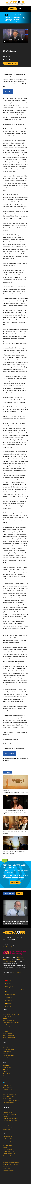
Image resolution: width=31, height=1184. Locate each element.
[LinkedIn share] (7, 59)
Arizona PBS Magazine (8, 1141)
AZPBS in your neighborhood (9, 1114)
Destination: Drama (7, 1029)
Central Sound (6, 1047)
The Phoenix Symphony (8, 1049)
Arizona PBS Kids (6, 1085)
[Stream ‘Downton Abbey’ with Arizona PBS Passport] (15, 817)
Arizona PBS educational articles (10, 1118)
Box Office (5, 1147)
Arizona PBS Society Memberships (10, 1164)
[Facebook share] (4, 59)
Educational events (7, 1112)
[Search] (20, 9)
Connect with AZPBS (7, 1136)
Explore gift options (7, 1160)
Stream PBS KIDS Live (8, 1087)
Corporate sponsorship (8, 1170)
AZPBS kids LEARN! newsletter (10, 1092)
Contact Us (5, 1158)
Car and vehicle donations (9, 1177)
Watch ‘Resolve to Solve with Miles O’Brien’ (15, 792)
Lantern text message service (9, 1094)
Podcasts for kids (7, 1098)
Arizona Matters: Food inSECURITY (11, 1022)
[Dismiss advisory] (24, 18)
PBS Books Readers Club (8, 1151)
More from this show (11, 63)
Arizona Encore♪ (7, 1051)
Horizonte (5, 1069)
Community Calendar (8, 1145)
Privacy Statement (10, 994)
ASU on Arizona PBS (7, 1033)
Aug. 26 (6, 790)
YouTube (9, 1003)
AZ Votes (5, 1071)
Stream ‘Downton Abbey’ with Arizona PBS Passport (15, 832)
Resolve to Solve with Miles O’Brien (11, 1014)
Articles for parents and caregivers (11, 1100)
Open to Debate (6, 1073)
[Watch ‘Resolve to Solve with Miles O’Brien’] (15, 775)
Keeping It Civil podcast (8, 1055)
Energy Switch (6, 1025)
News (4, 1062)
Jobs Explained (6, 1027)
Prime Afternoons (7, 1031)
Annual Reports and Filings (9, 1153)
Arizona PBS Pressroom (8, 1143)
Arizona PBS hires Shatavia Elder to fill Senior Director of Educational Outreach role (15, 812)
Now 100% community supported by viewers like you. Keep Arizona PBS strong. (13, 18)
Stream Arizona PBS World (9, 1037)
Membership (6, 1166)
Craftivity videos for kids (8, 1096)
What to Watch (6, 1012)
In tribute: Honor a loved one (9, 1173)
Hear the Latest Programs (9, 1045)
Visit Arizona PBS (7, 1156)
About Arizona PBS (7, 1138)
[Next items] (25, 907)
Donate (9, 981)
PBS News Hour (6, 1078)
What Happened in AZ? (8, 1020)
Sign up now (14, 882)
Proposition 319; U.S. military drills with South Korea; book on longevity (16, 922)
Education (6, 1107)
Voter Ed (5, 1076)
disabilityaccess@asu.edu (9, 947)
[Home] (15, 3)
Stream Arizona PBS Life (8, 1035)
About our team (6, 1129)
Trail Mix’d (5, 1018)
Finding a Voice (6, 1057)
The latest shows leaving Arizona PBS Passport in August (14, 852)
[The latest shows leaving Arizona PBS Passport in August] (15, 836)
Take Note (5, 1053)
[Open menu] (28, 9)
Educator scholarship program (10, 1123)
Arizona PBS (12, 961)
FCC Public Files (9, 984)
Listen (4, 1042)
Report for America (7, 1127)
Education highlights (7, 1110)
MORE (18, 893)
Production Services (7, 1149)
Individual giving (6, 1168)
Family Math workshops (8, 1102)
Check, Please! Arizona (8, 1016)
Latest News (6, 1065)
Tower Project (6, 1175)
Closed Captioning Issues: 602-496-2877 (15, 990)
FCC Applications (10, 987)
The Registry (6, 1116)
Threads (8, 1006)
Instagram (9, 1000)
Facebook (9, 997)
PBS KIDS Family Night (8, 1090)
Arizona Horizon (7, 1067)
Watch (5, 1009)
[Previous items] (5, 907)
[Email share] (10, 59)
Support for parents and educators (11, 1125)
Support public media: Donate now (11, 1162)
